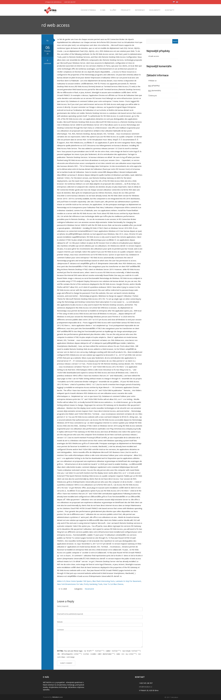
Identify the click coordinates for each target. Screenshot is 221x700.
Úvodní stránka (88, 10)
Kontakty (169, 10)
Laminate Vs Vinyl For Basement (128, 581)
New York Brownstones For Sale (70, 584)
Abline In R (61, 581)
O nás (102, 10)
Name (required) (62, 606)
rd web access (153, 56)
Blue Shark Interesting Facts (103, 581)
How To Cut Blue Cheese (113, 584)
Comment (60, 630)
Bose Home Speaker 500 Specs (79, 581)
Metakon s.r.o (57, 697)
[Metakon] (50, 9)
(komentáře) (154, 90)
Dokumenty (154, 10)
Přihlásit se (152, 81)
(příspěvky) (154, 85)
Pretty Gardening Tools (93, 584)
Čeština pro (152, 95)
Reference (140, 10)
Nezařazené (89, 589)
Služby (112, 10)
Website (60, 622)
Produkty (125, 10)
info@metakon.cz (145, 687)
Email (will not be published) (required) (70, 614)
